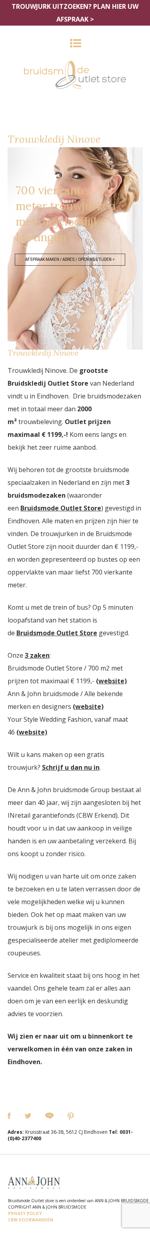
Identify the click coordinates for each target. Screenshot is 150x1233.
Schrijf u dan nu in (71, 767)
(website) (111, 681)
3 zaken (37, 655)
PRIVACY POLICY (25, 1213)
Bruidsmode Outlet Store (60, 508)
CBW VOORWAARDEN (30, 1220)
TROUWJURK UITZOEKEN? (75, 13)
